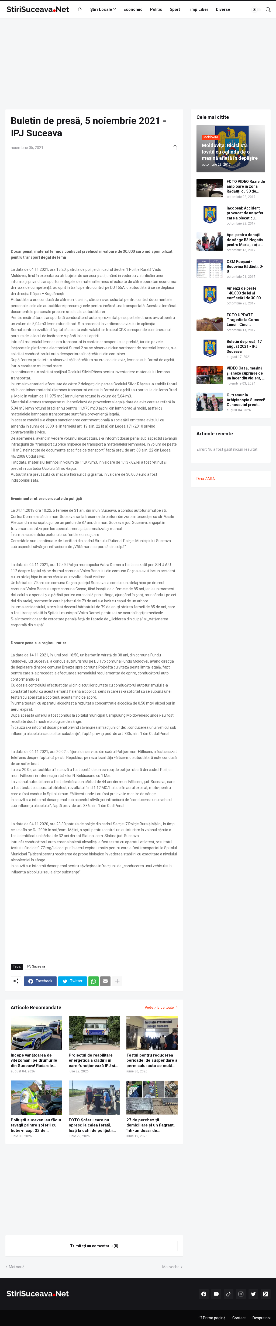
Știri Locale (101, 9)
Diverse (223, 9)
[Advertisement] (138, 63)
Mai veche (171, 1267)
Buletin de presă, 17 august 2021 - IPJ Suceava (244, 346)
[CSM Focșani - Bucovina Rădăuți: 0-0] (209, 268)
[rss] (266, 1294)
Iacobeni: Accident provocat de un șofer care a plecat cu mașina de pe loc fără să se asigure (246, 213)
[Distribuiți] (173, 147)
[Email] (105, 981)
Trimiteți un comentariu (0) (94, 1246)
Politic (156, 9)
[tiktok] (228, 1294)
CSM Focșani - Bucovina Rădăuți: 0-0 (245, 266)
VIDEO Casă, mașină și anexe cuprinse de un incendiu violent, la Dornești (246, 373)
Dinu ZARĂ (205, 479)
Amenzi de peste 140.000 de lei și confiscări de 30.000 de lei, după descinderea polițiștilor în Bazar (245, 293)
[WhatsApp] (93, 981)
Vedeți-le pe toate (159, 1007)
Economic (133, 9)
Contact (239, 1318)
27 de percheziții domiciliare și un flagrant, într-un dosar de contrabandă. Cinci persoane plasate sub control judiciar (150, 1125)
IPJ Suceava (36, 966)
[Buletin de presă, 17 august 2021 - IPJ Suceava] (209, 348)
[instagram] (241, 1294)
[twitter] (253, 1294)
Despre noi (262, 1318)
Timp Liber (198, 9)
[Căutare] (266, 9)
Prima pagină (214, 1318)
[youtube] (216, 1294)
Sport (175, 9)
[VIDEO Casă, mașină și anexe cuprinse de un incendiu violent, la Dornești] (209, 375)
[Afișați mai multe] (117, 981)
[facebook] (204, 1294)
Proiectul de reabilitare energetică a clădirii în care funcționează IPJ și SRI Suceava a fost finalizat (92, 1061)
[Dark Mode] (256, 9)
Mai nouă (17, 1267)
